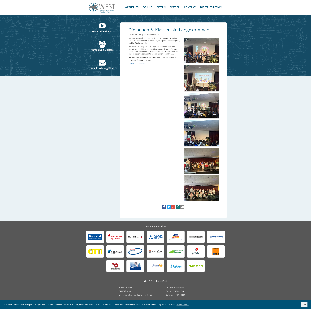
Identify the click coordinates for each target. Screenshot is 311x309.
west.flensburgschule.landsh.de (138, 295)
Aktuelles (131, 7)
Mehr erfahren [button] (183, 305)
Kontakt (190, 7)
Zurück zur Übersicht (137, 63)
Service (175, 7)
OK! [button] (304, 305)
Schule (147, 7)
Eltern (161, 7)
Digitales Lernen (211, 7)
